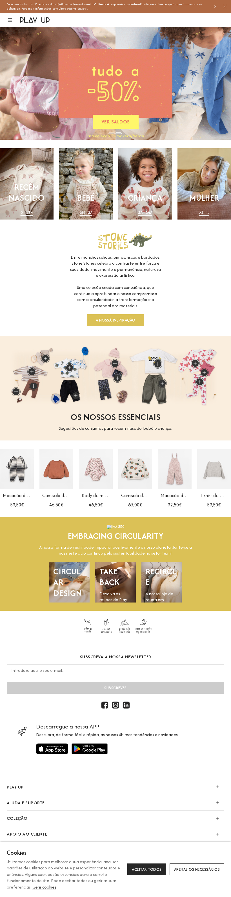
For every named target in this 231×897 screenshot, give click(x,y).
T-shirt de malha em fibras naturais (214, 495)
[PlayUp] (35, 20)
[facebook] (105, 705)
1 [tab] (111, 133)
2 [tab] (118, 133)
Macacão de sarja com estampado (175, 495)
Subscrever (115, 688)
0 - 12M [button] (27, 213)
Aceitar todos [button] (147, 869)
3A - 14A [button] (145, 213)
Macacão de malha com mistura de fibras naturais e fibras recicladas (17, 495)
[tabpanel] (115, 83)
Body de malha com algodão (96, 495)
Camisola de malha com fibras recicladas (135, 495)
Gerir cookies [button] (44, 887)
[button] (13, 20)
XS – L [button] (204, 213)
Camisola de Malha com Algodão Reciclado (56, 495)
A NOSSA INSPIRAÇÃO (116, 320)
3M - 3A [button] (86, 213)
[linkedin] (126, 705)
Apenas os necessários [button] (197, 869)
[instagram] (115, 705)
